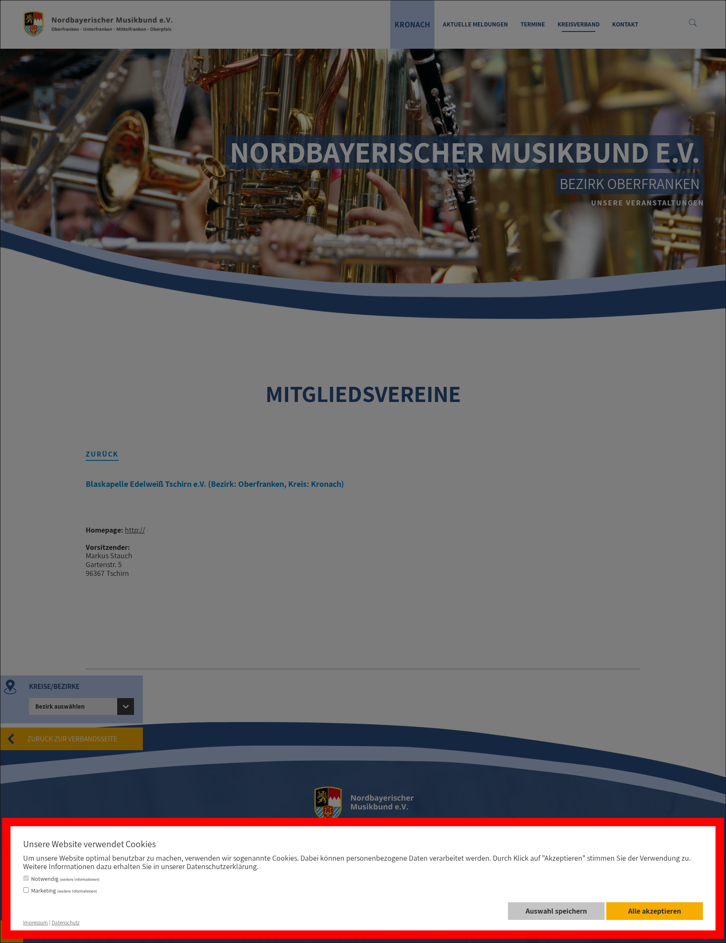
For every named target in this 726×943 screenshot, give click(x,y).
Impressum (35, 922)
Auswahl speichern (556, 911)
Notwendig (65, 879)
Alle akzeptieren (654, 911)
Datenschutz (65, 922)
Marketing (64, 890)
